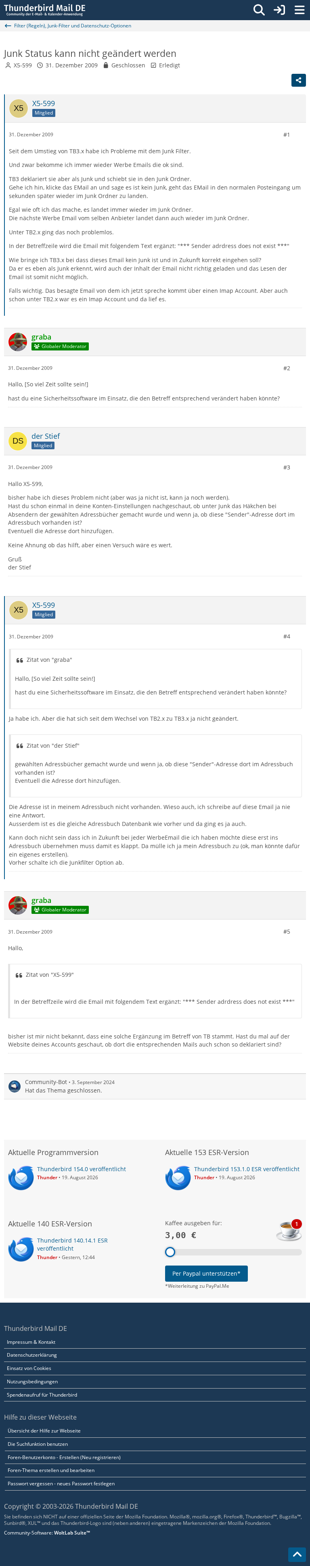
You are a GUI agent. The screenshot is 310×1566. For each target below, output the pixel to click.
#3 (286, 467)
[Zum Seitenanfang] (297, 1554)
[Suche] (259, 10)
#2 (286, 368)
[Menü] (299, 10)
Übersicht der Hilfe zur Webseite (44, 1430)
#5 (286, 931)
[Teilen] (298, 80)
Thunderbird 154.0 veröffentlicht (81, 1169)
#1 (286, 134)
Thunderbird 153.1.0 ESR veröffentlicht (247, 1169)
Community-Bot (46, 1082)
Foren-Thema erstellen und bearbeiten (51, 1470)
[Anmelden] (279, 10)
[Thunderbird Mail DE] (44, 10)
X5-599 (23, 65)
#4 (286, 636)
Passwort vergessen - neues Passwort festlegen (61, 1483)
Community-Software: (47, 1532)
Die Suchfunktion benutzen (38, 1444)
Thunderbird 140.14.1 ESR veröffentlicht (72, 1245)
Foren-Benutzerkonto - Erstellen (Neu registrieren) (64, 1457)
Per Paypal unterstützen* (206, 1273)
